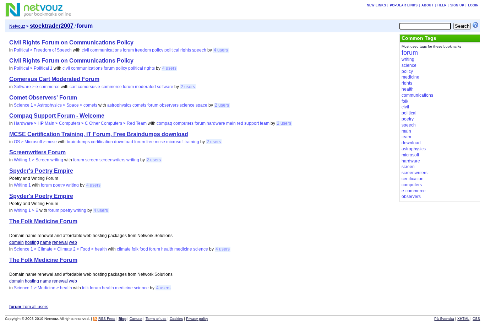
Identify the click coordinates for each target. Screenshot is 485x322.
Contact (136, 319)
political (171, 50)
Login (473, 5)
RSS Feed (106, 319)
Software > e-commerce (37, 86)
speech (199, 50)
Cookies (176, 319)
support (251, 123)
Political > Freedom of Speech (43, 50)
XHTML (463, 319)
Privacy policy (197, 319)
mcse (160, 141)
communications (106, 50)
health (167, 249)
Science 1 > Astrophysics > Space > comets (55, 105)
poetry (59, 185)
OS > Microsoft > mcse (35, 141)
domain (16, 242)
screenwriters (112, 159)
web (73, 242)
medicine (183, 249)
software (165, 86)
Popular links (404, 5)
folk (135, 249)
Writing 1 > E (26, 210)
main (231, 123)
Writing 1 (22, 185)
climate (124, 249)
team (264, 123)
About (427, 5)
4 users (221, 50)
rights (185, 50)
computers (183, 123)
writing (132, 159)
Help (441, 5)
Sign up (457, 5)
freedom (143, 50)
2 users (188, 86)
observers (169, 105)
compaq (164, 123)
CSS (476, 319)
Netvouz (17, 26)
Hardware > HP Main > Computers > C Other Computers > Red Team (80, 123)
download (123, 141)
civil (85, 50)
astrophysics (119, 105)
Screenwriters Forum (37, 152)
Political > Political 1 (33, 68)
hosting (32, 242)
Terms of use (156, 319)
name (45, 242)
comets (139, 105)
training (192, 141)
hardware (216, 123)
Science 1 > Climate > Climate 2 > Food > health (60, 249)
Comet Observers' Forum (43, 98)
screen (91, 159)
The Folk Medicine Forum (43, 221)
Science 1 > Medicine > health (43, 287)
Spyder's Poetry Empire (41, 171)
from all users (28, 306)
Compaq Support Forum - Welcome (56, 116)
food (144, 249)
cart (73, 86)
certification (102, 141)
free (150, 141)
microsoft (175, 141)
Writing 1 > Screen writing (38, 159)
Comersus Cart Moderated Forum (54, 79)
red (240, 123)
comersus (87, 86)
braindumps (78, 141)
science (187, 105)
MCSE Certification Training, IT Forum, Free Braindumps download (98, 134)
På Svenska (444, 319)
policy (157, 50)
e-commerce (110, 86)
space (201, 105)
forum (128, 50)
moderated (145, 86)
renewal (60, 242)
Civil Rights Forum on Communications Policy (71, 42)
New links (376, 5)
